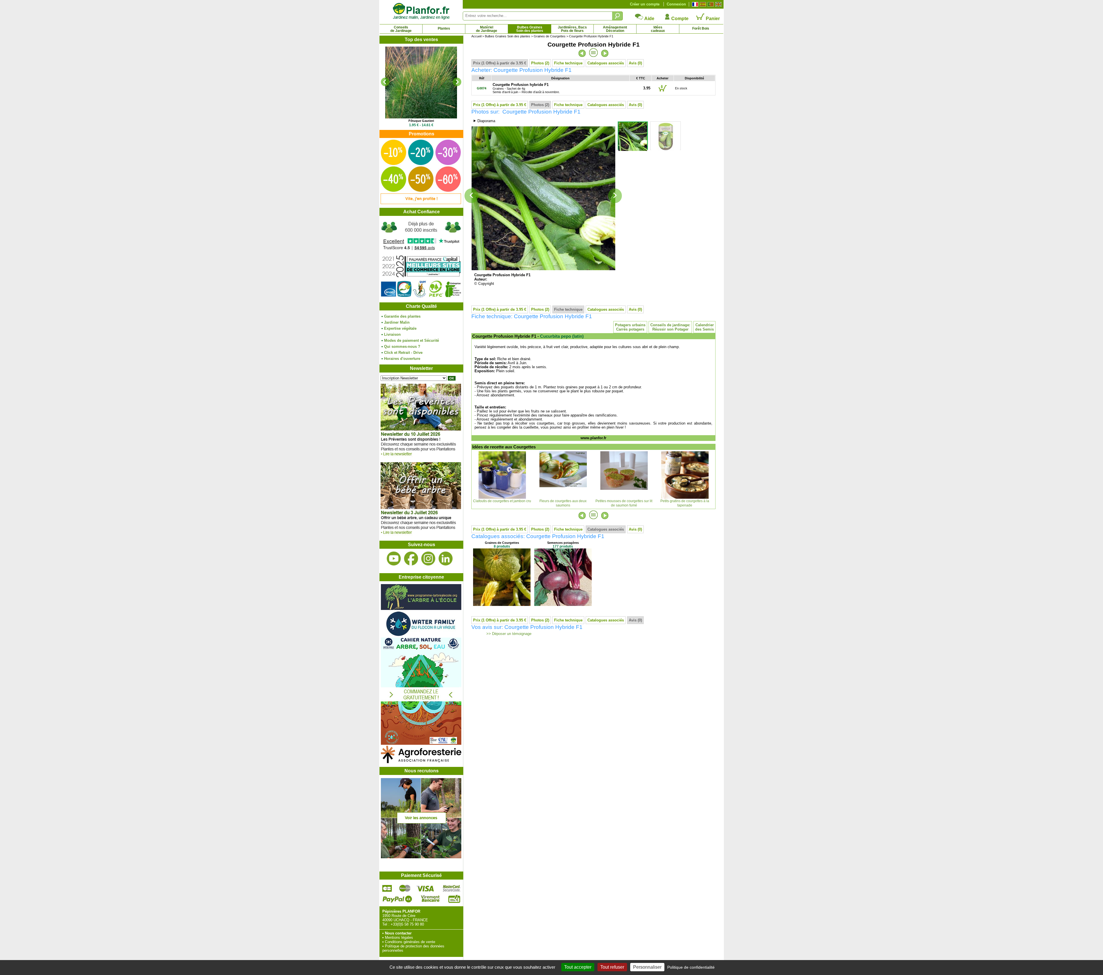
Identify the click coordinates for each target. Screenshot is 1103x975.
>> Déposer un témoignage (508, 634)
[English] (718, 4)
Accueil (476, 36)
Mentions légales (399, 937)
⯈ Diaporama (484, 121)
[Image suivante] (615, 196)
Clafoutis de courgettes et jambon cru (502, 501)
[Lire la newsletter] (421, 457)
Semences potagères (563, 542)
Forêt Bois (700, 28)
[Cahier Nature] (421, 743)
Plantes (444, 28)
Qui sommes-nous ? (402, 346)
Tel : (385, 924)
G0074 (481, 88)
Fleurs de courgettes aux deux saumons (563, 503)
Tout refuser (612, 967)
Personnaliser (647, 967)
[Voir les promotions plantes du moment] (421, 203)
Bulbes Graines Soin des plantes (507, 36)
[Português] (710, 4)
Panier (712, 18)
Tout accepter (577, 967)
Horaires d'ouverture (402, 358)
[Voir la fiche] (421, 82)
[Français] (694, 4)
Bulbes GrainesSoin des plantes (529, 29)
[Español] (702, 4)
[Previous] (385, 82)
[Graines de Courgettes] (502, 604)
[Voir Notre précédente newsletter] (421, 535)
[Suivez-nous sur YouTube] (394, 558)
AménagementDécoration (615, 29)
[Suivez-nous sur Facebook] (411, 558)
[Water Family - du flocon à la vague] (421, 635)
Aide (648, 18)
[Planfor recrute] (421, 857)
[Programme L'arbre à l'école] (421, 609)
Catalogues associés (605, 63)
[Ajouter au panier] (662, 91)
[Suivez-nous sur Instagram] (428, 558)
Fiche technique (568, 63)
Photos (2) (540, 63)
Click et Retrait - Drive (403, 352)
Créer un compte (645, 4)
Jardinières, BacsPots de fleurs (572, 29)
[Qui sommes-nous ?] (421, 259)
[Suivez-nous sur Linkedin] (445, 558)
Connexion (676, 4)
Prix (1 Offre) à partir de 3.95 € (499, 63)
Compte (679, 18)
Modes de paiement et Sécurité (411, 340)
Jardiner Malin (397, 322)
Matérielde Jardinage (486, 29)
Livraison (392, 334)
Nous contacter (398, 933)
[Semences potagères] (563, 604)
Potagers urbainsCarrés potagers (630, 327)
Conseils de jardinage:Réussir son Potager (670, 327)
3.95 (646, 88)
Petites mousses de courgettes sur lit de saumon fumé (623, 503)
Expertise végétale (400, 328)
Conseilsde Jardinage (401, 29)
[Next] (457, 82)
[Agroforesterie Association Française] (421, 762)
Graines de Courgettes (550, 36)
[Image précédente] (471, 196)
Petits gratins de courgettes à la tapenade (684, 503)
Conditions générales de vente (410, 942)
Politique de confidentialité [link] (691, 967)
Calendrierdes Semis (704, 327)
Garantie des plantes (402, 316)
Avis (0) (635, 63)
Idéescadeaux (658, 29)
